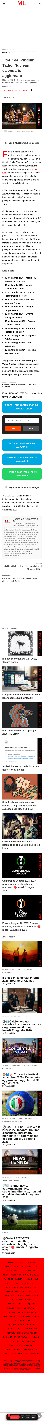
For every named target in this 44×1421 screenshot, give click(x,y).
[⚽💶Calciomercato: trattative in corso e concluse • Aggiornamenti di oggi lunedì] (22, 1000)
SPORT (25, 1016)
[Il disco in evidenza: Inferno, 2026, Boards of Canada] (22, 954)
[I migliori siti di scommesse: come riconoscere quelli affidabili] (22, 679)
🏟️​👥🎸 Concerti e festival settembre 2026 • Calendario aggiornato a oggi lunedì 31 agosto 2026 (21, 1079)
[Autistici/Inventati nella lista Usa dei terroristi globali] (22, 751)
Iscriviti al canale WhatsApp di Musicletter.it (22, 474)
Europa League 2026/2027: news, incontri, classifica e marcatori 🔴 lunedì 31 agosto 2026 (21, 926)
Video (33, 1417)
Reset (31, 428)
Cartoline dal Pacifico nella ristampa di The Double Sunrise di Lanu (21, 844)
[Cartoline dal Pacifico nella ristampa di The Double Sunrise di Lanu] (22, 826)
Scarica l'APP (15, 1417)
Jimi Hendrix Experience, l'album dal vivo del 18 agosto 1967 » (23, 567)
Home (4, 49)
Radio (27, 1417)
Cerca (13, 428)
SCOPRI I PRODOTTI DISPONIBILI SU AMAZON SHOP (22, 407)
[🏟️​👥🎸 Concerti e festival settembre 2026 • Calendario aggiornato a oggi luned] (22, 1050)
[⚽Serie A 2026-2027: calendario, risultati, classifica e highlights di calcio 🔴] (22, 1217)
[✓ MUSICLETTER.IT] (22, 3)
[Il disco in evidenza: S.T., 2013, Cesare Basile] (22, 643)
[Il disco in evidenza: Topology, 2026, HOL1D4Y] (22, 715)
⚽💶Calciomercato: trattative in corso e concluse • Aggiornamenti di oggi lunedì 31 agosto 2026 (21, 1026)
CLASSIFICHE (22, 1118)
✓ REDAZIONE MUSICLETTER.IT (16, 90)
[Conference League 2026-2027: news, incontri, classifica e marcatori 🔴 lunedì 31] (22, 865)
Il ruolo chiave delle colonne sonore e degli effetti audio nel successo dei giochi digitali (19, 805)
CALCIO (13, 1016)
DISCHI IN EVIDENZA (17, 969)
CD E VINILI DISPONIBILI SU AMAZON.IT (22, 445)
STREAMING (6, 972)
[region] (22, 26)
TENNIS (16, 1180)
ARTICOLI (13, 49)
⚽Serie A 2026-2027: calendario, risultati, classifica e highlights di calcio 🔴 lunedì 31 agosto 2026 (20, 1244)
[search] (40, 3)
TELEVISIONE (17, 1121)
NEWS (19, 1016)
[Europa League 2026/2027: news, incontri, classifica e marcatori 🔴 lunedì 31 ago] (22, 907)
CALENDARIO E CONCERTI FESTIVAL (23, 1065)
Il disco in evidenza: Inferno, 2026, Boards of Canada (21, 979)
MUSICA (29, 969)
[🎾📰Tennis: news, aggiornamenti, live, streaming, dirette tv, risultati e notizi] (22, 1161)
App (22, 1417)
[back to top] (39, 1416)
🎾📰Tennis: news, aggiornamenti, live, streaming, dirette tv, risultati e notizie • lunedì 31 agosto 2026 (21, 1191)
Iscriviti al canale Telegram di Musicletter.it (22, 459)
